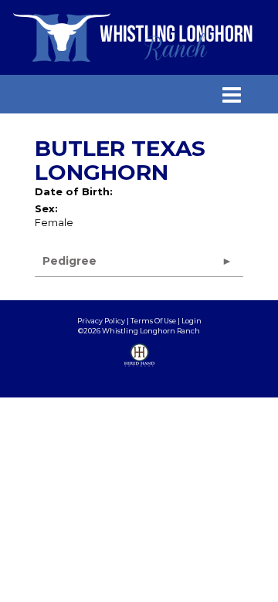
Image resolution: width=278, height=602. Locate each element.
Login (191, 320)
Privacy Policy (101, 320)
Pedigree (69, 261)
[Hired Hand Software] (139, 366)
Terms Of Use (153, 320)
